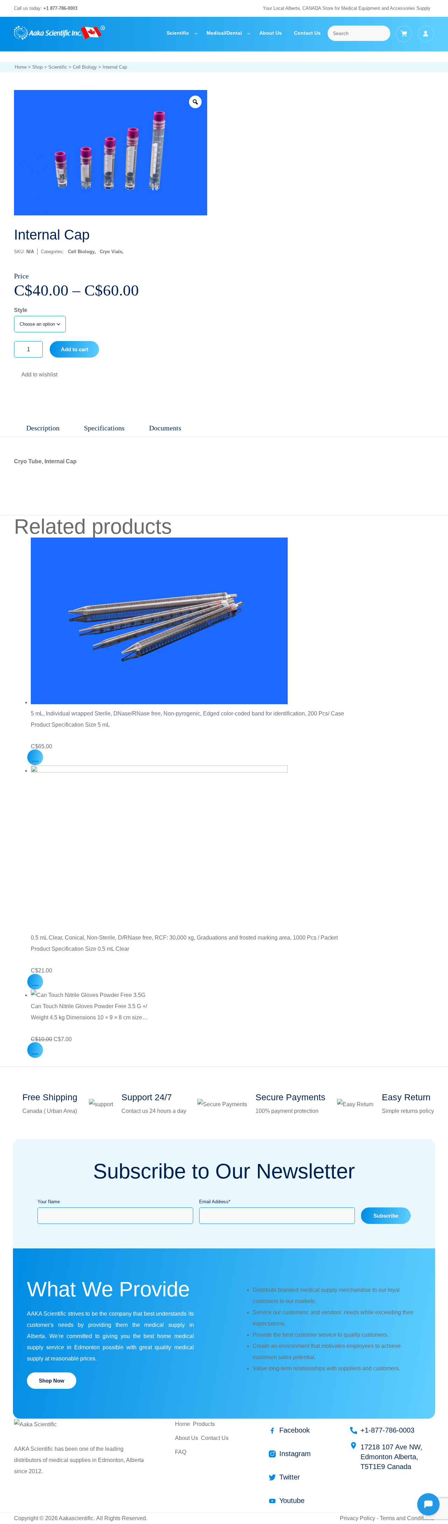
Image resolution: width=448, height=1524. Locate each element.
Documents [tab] (165, 428)
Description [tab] (42, 428)
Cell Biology (85, 67)
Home (21, 67)
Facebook (294, 1430)
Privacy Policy (357, 1518)
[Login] (426, 34)
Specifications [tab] (104, 428)
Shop (37, 67)
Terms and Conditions (407, 1518)
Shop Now (51, 1381)
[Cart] (404, 34)
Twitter (289, 1477)
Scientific (57, 67)
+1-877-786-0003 (387, 1430)
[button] (17, 375)
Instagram (295, 1453)
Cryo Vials (111, 251)
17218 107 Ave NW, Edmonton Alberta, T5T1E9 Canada (391, 1456)
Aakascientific (76, 1518)
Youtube (291, 1500)
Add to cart (74, 349)
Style (20, 310)
